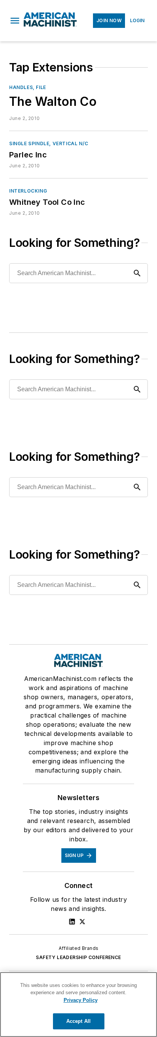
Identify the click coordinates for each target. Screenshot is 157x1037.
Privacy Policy (81, 1000)
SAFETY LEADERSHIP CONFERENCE (78, 957)
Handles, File (27, 87)
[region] (78, 1004)
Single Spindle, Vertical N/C (48, 143)
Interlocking (28, 191)
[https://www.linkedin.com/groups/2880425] (72, 921)
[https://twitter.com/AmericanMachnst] (82, 921)
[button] (15, 20)
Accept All (78, 1021)
